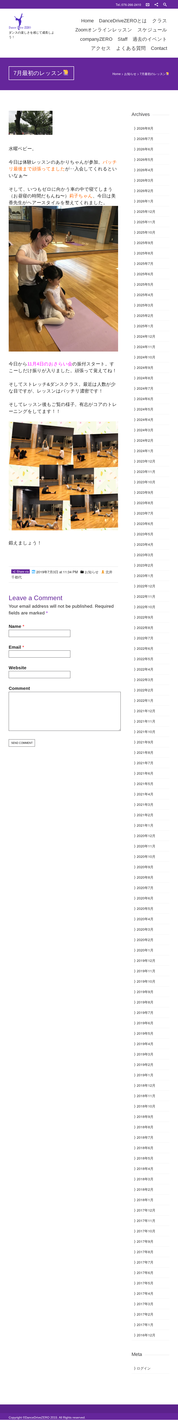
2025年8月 (145, 253)
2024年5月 (145, 409)
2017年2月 (145, 1314)
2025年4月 (145, 294)
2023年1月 (145, 575)
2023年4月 (145, 544)
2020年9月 (145, 866)
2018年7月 (145, 1137)
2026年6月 (145, 149)
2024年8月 (145, 377)
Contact (159, 48)
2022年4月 (145, 669)
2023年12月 (146, 461)
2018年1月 (145, 1199)
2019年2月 (145, 1064)
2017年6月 (145, 1272)
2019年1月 (145, 1074)
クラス (159, 20)
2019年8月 (145, 1002)
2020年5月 (145, 908)
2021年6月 (145, 773)
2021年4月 (145, 794)
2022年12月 (146, 585)
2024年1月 (145, 450)
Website (17, 667)
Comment (19, 688)
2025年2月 (145, 315)
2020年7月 (145, 887)
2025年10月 (146, 232)
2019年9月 (145, 991)
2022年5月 (145, 658)
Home (87, 20)
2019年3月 (145, 1054)
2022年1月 (145, 700)
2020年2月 (145, 939)
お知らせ (130, 74)
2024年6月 (145, 398)
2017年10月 (146, 1230)
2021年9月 (145, 742)
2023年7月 (145, 513)
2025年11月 (146, 221)
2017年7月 (145, 1262)
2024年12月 (146, 336)
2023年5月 (145, 533)
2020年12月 (146, 835)
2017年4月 (145, 1293)
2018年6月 (145, 1147)
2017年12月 (146, 1210)
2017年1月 (145, 1324)
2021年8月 (145, 752)
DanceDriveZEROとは (123, 20)
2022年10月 (146, 606)
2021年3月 (145, 804)
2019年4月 (145, 1043)
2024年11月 (146, 346)
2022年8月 (145, 627)
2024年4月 (145, 419)
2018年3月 (145, 1178)
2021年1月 (145, 825)
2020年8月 (145, 877)
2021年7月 (145, 762)
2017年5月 (145, 1282)
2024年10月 (146, 357)
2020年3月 (145, 929)
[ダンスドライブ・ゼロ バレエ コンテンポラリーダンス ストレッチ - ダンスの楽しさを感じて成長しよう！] (33, 21)
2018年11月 (146, 1095)
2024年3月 (145, 429)
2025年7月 (145, 263)
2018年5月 (145, 1158)
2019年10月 (146, 981)
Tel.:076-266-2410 (128, 4)
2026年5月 (145, 159)
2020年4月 (145, 918)
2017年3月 (145, 1303)
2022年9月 (145, 617)
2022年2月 (145, 689)
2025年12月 (146, 211)
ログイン (144, 1368)
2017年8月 (145, 1251)
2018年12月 (146, 1085)
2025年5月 (145, 284)
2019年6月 (145, 1022)
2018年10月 (146, 1106)
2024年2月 (145, 440)
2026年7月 (145, 138)
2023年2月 (145, 565)
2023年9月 (145, 492)
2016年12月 (146, 1334)
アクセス (101, 48)
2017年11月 (146, 1220)
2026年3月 (145, 180)
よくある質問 (131, 48)
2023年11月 (146, 471)
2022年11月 (146, 596)
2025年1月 (145, 325)
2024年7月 (145, 388)
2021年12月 (146, 710)
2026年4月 (145, 169)
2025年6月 (145, 273)
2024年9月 (145, 367)
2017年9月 (145, 1241)
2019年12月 (146, 960)
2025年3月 (145, 305)
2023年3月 (145, 554)
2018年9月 (145, 1116)
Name (15, 626)
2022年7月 (145, 637)
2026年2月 (145, 190)
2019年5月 (145, 1033)
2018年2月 (145, 1189)
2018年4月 (145, 1168)
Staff (122, 39)
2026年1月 (145, 201)
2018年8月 (145, 1126)
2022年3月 (145, 679)
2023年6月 (145, 523)
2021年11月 (146, 721)
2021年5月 (145, 783)
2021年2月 (145, 814)
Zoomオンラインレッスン (103, 30)
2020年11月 (146, 846)
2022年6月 (145, 648)
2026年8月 (145, 128)
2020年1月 (145, 950)
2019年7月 (145, 1012)
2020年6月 (145, 898)
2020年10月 (146, 856)
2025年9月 (145, 242)
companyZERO (96, 39)
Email (15, 647)
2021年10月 (146, 731)
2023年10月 (146, 481)
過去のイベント (150, 39)
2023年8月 (145, 502)
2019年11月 (146, 970)
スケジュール (152, 30)
